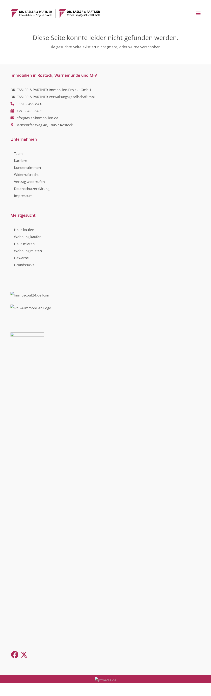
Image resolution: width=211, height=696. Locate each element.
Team (18, 153)
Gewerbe (21, 257)
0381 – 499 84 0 (29, 103)
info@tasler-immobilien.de (37, 117)
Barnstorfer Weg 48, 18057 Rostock (44, 124)
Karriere (20, 160)
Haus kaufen (24, 229)
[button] (198, 13)
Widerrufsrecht (26, 174)
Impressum (23, 195)
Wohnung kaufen (27, 236)
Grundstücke (24, 264)
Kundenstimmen (27, 167)
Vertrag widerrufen (29, 181)
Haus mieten (24, 243)
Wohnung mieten (28, 250)
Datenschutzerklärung (31, 188)
